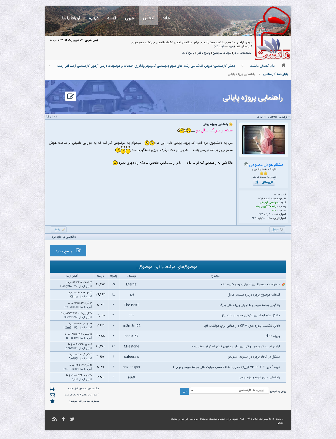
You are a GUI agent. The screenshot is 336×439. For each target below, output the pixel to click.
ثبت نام (219, 46)
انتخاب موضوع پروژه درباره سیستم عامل (254, 295)
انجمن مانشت (217, 419)
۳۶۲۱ (254, 218)
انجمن (148, 18)
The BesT (131, 305)
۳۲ (114, 284)
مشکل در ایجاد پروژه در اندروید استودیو (254, 357)
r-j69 (131, 377)
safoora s (131, 357)
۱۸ (263, 218)
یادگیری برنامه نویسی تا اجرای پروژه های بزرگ (249, 305)
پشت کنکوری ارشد (265, 206)
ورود (231, 46)
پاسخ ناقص (203, 52)
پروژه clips (272, 336)
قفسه (111, 18)
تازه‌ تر (57, 237)
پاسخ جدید (65, 251)
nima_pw (72, 338)
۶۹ (113, 346)
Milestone (131, 346)
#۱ (47, 117)
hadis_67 (131, 336)
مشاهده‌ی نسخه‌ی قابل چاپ (83, 389)
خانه (166, 18)
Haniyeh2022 (69, 286)
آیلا (132, 295)
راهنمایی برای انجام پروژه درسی (259, 377)
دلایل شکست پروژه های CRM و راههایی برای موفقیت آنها (242, 326)
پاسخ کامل (188, 52)
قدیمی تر (68, 237)
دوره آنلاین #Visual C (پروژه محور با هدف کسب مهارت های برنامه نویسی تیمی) (226, 367)
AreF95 (73, 359)
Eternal (131, 284)
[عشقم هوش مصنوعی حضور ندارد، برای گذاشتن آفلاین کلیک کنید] (246, 165)
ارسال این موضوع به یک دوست (82, 395)
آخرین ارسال (85, 286)
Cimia (74, 297)
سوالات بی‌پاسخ (222, 52)
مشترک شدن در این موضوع (84, 401)
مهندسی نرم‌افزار (268, 203)
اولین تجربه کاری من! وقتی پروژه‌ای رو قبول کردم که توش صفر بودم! (235, 346)
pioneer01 (71, 348)
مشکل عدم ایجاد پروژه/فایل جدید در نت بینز (251, 315)
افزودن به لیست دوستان (263, 177)
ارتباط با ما (71, 18)
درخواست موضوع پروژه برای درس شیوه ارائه (250, 284)
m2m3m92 (131, 326)
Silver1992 (71, 317)
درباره (93, 18)
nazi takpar (131, 367)
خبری (129, 18)
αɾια (131, 315)
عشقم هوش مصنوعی (266, 165)
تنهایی (280, 423)
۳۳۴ (261, 214)
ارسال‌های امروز (243, 52)
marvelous (71, 307)
